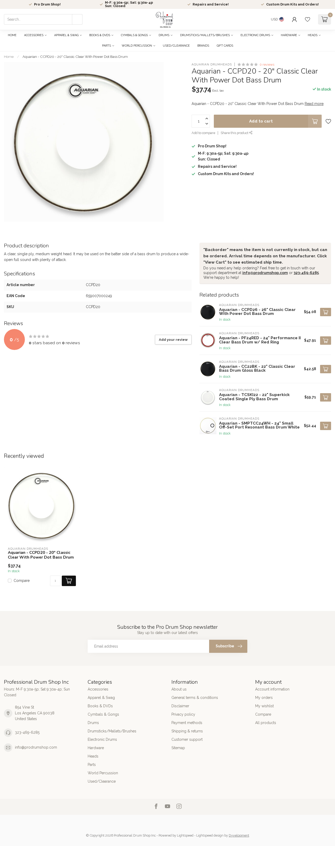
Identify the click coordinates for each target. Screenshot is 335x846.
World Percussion (137, 45)
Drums (164, 35)
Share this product (235, 133)
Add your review (173, 339)
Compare (22, 581)
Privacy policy (183, 714)
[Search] (77, 19)
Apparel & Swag (66, 35)
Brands (203, 45)
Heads (312, 35)
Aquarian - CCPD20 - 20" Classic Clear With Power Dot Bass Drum (75, 56)
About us (179, 689)
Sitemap (178, 748)
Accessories (33, 35)
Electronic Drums (255, 35)
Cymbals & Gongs (134, 35)
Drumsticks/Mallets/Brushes (205, 35)
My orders (264, 697)
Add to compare (203, 133)
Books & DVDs (99, 35)
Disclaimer (180, 706)
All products (265, 723)
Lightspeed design (210, 835)
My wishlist (264, 706)
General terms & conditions (194, 697)
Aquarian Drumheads (212, 64)
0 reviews (267, 64)
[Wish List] (307, 19)
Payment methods (186, 723)
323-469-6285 (306, 273)
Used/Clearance (176, 45)
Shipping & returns (187, 731)
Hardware (289, 35)
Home (12, 35)
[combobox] (43, 19)
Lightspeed (185, 835)
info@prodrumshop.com (265, 273)
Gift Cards (225, 45)
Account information (272, 689)
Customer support (187, 739)
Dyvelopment (239, 835)
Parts (106, 45)
